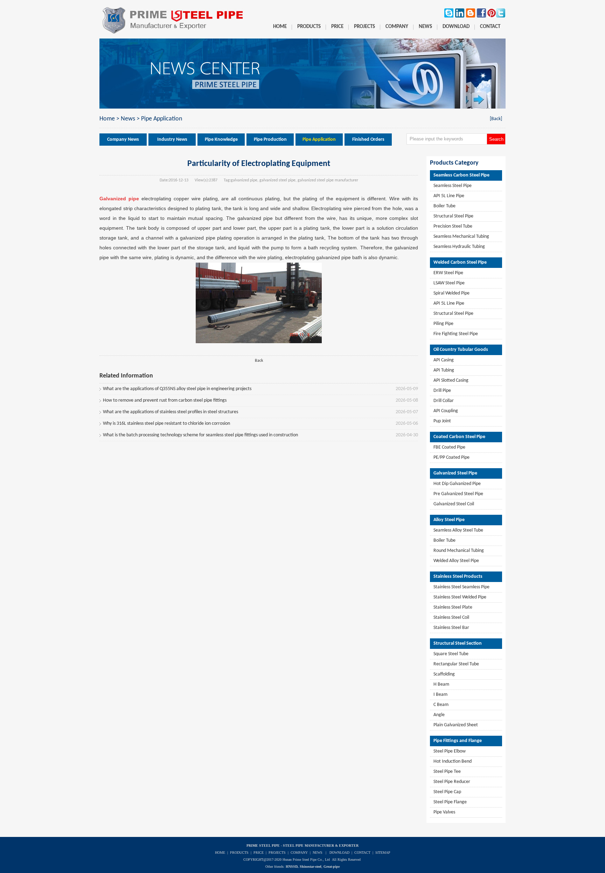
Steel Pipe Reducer (451, 781)
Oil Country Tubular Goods (460, 349)
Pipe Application (161, 119)
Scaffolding (444, 674)
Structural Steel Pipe (453, 216)
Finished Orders (368, 139)
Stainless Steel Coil (451, 617)
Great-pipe (332, 866)
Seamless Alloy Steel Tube (458, 530)
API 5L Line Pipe (448, 196)
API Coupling (445, 411)
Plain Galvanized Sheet (455, 725)
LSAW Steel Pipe (449, 283)
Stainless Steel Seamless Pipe (461, 587)
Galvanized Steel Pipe (455, 473)
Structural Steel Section (457, 643)
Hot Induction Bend (452, 761)
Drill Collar (443, 400)
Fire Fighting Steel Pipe (455, 334)
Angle (439, 715)
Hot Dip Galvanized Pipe (457, 483)
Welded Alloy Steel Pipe (456, 560)
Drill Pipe (442, 390)
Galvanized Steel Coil (453, 504)
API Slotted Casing (450, 380)
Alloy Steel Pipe (449, 519)
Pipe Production (270, 139)
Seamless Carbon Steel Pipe (461, 175)
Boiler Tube (444, 206)
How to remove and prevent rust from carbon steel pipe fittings (165, 400)
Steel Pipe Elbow (449, 751)
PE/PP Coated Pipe (451, 457)
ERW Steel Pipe (448, 273)
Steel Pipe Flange (450, 802)
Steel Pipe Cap (447, 792)
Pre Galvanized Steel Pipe (458, 494)
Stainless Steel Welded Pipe (459, 597)
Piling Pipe (443, 323)
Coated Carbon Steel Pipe (459, 436)
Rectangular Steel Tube (456, 664)
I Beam (440, 694)
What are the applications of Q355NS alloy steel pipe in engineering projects (177, 389)
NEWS (317, 852)
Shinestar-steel (310, 866)
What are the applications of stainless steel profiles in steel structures (170, 412)
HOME (220, 852)
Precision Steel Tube (452, 226)
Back (259, 361)
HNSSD (292, 866)
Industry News (172, 139)
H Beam (441, 684)
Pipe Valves (444, 812)
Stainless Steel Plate (452, 607)
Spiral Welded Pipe (451, 293)
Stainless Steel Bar (451, 627)
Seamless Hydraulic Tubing (459, 246)
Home (107, 119)
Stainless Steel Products (457, 576)
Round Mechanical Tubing (458, 550)
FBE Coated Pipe (449, 447)
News (128, 119)
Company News (123, 139)
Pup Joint (442, 421)
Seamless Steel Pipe (452, 185)
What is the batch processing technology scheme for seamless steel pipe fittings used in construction (200, 435)
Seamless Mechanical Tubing (461, 236)
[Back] (496, 119)
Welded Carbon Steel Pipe (460, 262)
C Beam (440, 704)
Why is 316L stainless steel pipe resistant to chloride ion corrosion (166, 423)
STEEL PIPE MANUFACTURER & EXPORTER (321, 845)
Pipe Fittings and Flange (457, 740)
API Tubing (443, 370)
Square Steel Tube (450, 654)
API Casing (443, 360)
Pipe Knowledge (221, 139)
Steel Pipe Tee (447, 771)
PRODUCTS (239, 852)
